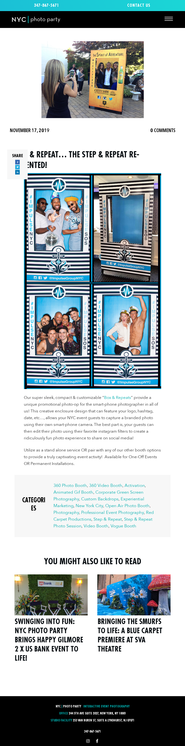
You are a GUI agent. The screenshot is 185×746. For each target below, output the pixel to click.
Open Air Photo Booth (127, 506)
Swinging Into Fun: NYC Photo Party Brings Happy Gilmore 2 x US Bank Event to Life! (51, 621)
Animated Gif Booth (73, 492)
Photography (66, 513)
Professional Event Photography (112, 513)
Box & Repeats (117, 397)
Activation (135, 486)
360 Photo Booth (70, 486)
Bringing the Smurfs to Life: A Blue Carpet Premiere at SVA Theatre (134, 621)
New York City (89, 506)
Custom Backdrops (100, 499)
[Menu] (168, 18)
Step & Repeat (107, 519)
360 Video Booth (105, 486)
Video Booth (96, 526)
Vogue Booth (123, 526)
